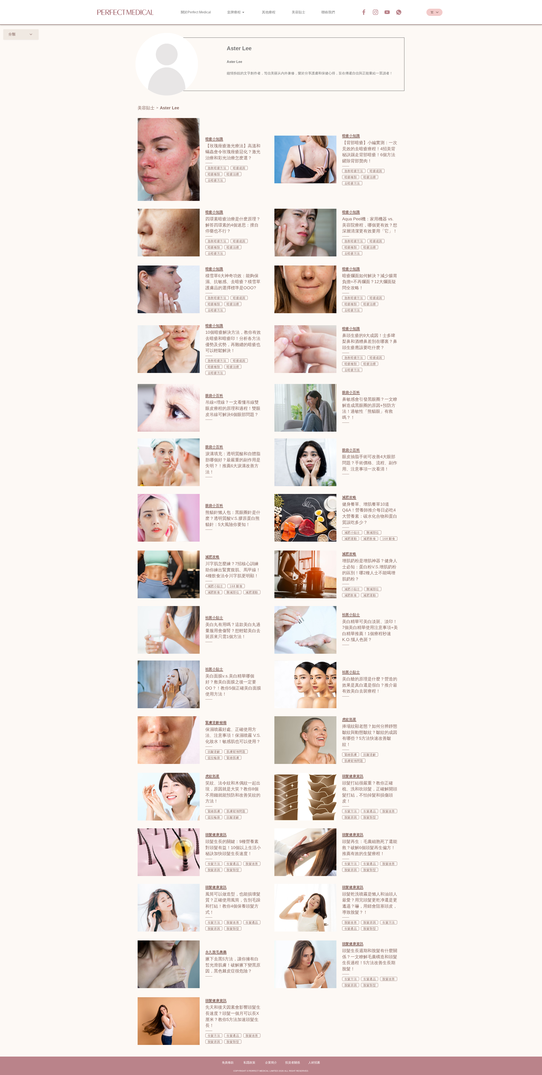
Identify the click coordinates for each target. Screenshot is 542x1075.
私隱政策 (249, 1062)
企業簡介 (271, 1062)
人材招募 (314, 1062)
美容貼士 (146, 108)
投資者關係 (292, 1062)
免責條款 (228, 1062)
